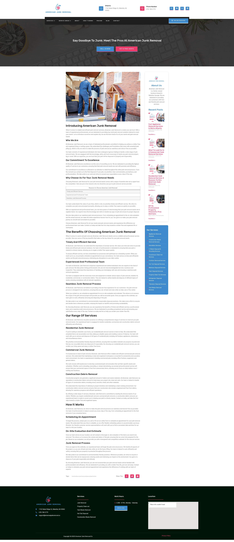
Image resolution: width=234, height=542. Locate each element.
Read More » (152, 134)
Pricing (99, 20)
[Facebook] (177, 8)
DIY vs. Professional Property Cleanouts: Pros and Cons (155, 210)
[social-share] (126, 476)
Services (50, 20)
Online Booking (179, 20)
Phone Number (151, 6)
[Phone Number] (142, 8)
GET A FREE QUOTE (126, 49)
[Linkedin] (187, 8)
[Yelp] (182, 8)
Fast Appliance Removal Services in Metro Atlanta (156, 126)
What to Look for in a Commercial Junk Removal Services (156, 152)
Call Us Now (105, 49)
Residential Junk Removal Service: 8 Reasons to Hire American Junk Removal (156, 180)
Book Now (120, 508)
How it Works (88, 20)
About (77, 20)
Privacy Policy (166, 536)
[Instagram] (171, 8)
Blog (108, 20)
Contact (116, 20)
